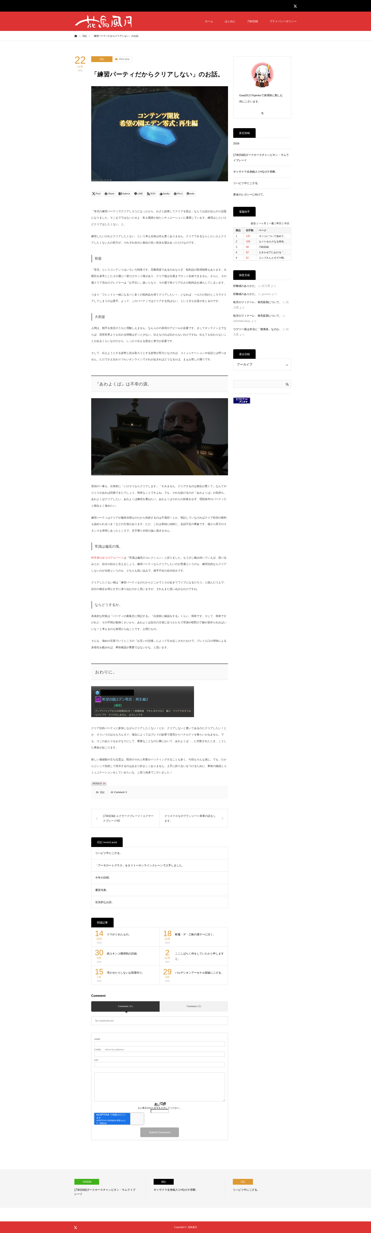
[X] (262, 111)
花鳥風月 (192, 1227)
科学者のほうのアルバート (107, 557)
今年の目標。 (103, 877)
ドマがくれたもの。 (119, 934)
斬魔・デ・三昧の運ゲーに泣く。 (195, 934)
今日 (286, 223)
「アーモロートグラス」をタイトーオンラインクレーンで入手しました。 (140, 865)
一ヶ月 (262, 223)
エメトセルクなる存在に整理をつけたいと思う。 (286, 241)
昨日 (279, 223)
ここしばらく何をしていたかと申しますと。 (199, 956)
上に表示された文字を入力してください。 (160, 1108)
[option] (110, 1188)
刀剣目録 (252, 21)
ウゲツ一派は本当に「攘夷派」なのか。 (257, 329)
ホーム (209, 21)
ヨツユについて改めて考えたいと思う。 (281, 236)
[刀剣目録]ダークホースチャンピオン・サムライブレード (261, 157)
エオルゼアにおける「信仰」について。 (281, 252)
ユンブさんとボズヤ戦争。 (274, 257)
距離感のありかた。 (245, 285)
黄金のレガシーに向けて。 (249, 194)
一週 (271, 223)
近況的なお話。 (104, 902)
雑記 (84, 1181)
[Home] (75, 35)
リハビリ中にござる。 (108, 853)
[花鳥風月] (103, 21)
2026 (236, 143)
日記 (102, 59)
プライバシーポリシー (283, 21)
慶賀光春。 (102, 889)
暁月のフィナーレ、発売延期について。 (257, 302)
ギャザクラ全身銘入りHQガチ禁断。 (255, 171)
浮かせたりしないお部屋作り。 (126, 972)
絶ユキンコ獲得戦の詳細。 (123, 953)
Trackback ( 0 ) (193, 1006)
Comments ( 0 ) (125, 1006)
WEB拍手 (99, 783)
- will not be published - (109, 1050)
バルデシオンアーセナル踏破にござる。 (199, 972)
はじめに (230, 21)
